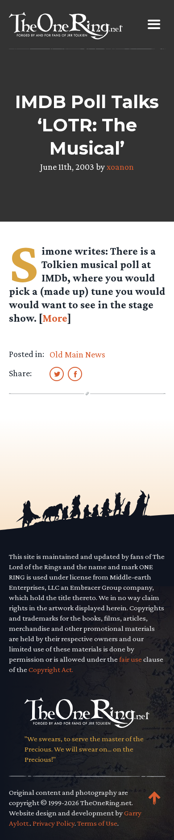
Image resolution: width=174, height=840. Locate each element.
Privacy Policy (54, 823)
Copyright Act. (51, 669)
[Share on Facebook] (75, 373)
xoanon (120, 167)
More (54, 318)
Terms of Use (97, 823)
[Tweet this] (57, 373)
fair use (130, 659)
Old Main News (77, 354)
